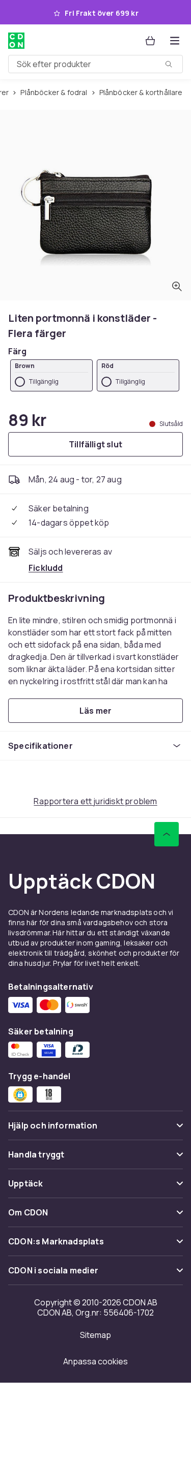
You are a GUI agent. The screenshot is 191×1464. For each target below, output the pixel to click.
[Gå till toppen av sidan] (166, 834)
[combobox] (95, 64)
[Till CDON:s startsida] (16, 40)
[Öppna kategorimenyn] (174, 40)
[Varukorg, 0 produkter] (150, 40)
